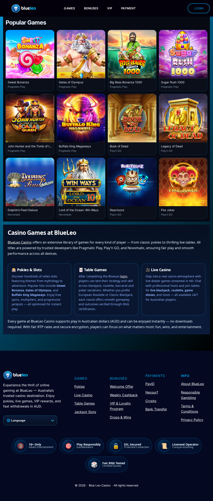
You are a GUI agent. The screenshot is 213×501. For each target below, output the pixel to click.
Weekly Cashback (124, 395)
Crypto (150, 401)
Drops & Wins (120, 417)
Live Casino (83, 395)
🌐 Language (16, 420)
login (123, 276)
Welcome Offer (121, 386)
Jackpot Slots (85, 412)
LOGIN (198, 8)
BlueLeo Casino (20, 242)
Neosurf (151, 392)
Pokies (79, 386)
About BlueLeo (192, 384)
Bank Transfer (156, 409)
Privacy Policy (192, 420)
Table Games (84, 403)
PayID (150, 384)
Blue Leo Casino (99, 485)
